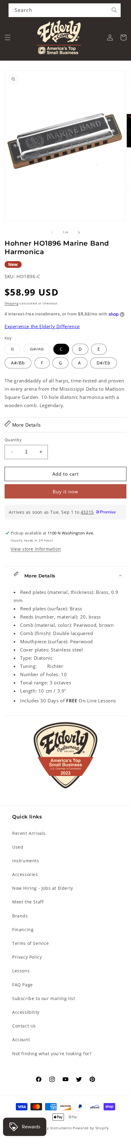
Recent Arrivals (29, 833)
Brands (20, 916)
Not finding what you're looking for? (52, 1053)
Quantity (13, 439)
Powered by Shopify (91, 1128)
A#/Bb (18, 363)
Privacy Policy (27, 957)
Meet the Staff (28, 902)
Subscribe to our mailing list (43, 998)
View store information (36, 549)
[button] (7, 37)
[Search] (114, 10)
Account (21, 1039)
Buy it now (65, 491)
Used (17, 847)
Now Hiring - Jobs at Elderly (42, 888)
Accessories (25, 874)
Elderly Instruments (54, 1128)
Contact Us (24, 1026)
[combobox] (65, 10)
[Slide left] (52, 232)
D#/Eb (104, 363)
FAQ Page (22, 985)
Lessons (21, 971)
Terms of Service (30, 943)
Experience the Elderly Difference (42, 326)
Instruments (25, 861)
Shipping (12, 303)
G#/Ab (40, 350)
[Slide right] (79, 232)
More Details (26, 425)
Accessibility (26, 1012)
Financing (23, 929)
